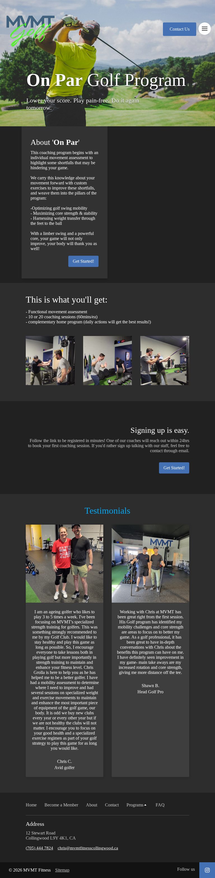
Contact (112, 804)
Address (35, 824)
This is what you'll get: (67, 299)
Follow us (186, 869)
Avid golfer (64, 767)
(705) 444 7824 (39, 848)
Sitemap (62, 870)
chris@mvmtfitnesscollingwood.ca (88, 848)
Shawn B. (150, 685)
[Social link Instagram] (207, 870)
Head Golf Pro (150, 691)
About (91, 804)
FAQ (160, 804)
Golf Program (106, 80)
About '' (55, 142)
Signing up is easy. (159, 430)
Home (31, 804)
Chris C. (64, 761)
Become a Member (61, 804)
